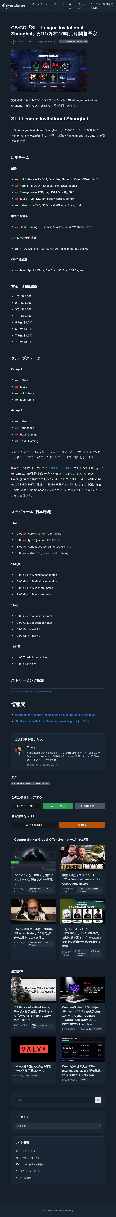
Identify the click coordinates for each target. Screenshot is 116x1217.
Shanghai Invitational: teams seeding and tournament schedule (55, 715)
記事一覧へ (35, 764)
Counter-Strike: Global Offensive (74, 41)
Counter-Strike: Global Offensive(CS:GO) (30, 783)
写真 (70, 6)
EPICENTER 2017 (59, 468)
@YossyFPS (52, 764)
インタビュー (59, 6)
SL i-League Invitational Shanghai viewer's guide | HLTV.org (53, 721)
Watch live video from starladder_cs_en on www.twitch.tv (32, 691)
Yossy (31, 747)
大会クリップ (81, 6)
